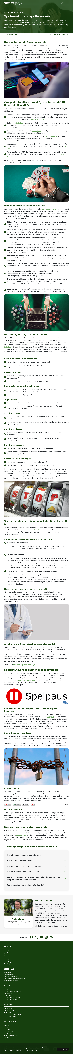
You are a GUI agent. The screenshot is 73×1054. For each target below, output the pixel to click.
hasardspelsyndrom (49, 209)
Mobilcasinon (8, 995)
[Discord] (51, 937)
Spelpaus (50, 717)
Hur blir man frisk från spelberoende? (23, 872)
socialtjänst (36, 131)
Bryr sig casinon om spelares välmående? (25, 885)
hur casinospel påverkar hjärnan (25, 665)
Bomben (7, 958)
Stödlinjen (20, 123)
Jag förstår (63, 1049)
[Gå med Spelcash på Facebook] (31, 937)
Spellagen (7, 1033)
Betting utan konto (10, 977)
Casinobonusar (9, 1010)
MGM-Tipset (8, 964)
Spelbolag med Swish (11, 981)
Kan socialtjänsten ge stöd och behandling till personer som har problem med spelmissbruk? (33, 878)
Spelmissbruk (8, 1031)
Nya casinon (8, 993)
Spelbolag (7, 973)
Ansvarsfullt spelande (11, 1035)
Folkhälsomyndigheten (43, 530)
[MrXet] (18, 925)
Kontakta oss (8, 1027)
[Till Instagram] (46, 937)
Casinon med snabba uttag (13, 997)
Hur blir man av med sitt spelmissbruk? (24, 855)
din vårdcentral (51, 136)
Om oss (6, 1025)
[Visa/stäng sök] (62, 3)
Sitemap (7, 1037)
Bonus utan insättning (11, 1016)
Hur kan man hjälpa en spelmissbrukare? (25, 866)
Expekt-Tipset (8, 962)
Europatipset (8, 952)
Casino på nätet (9, 989)
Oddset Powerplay (10, 956)
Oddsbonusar (8, 1008)
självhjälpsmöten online (40, 119)
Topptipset (7, 954)
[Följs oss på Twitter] (36, 937)
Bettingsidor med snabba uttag (14, 979)
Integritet (7, 1029)
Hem (5, 34)
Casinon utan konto (10, 999)
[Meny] (67, 3)
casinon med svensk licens (25, 680)
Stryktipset (7, 950)
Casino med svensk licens (12, 991)
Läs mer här (34, 1050)
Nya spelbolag (9, 975)
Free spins (7, 1012)
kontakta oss (21, 835)
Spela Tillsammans (10, 960)
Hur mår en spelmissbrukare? (20, 861)
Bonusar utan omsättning (12, 1014)
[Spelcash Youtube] (41, 937)
